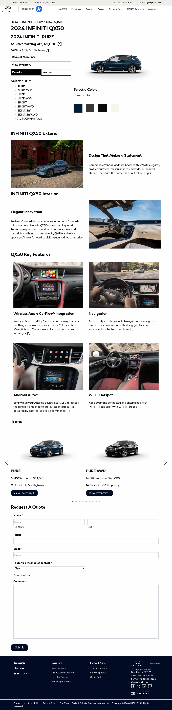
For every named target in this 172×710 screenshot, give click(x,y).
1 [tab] (72, 502)
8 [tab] (96, 502)
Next (166, 462)
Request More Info (23, 57)
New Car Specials (60, 677)
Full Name (19, 527)
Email (17, 549)
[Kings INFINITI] (17, 8)
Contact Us (19, 663)
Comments (20, 581)
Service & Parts (97, 663)
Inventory (57, 663)
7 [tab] (93, 502)
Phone (17, 534)
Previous (6, 462)
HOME (15, 22)
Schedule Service (98, 668)
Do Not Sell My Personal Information (90, 703)
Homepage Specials (61, 681)
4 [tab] (82, 502)
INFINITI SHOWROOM (37, 22)
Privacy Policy (50, 703)
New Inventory (59, 668)
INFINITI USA (20, 673)
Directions (18, 668)
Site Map (64, 703)
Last (90, 527)
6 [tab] (89, 502)
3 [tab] (79, 502)
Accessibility (34, 703)
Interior (47, 72)
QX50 (58, 22)
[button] (39, 9)
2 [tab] (76, 502)
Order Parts (96, 677)
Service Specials (98, 672)
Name (18, 515)
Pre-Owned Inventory (63, 672)
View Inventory (21, 64)
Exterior (17, 72)
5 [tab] (86, 502)
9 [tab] (99, 502)
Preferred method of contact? (33, 563)
